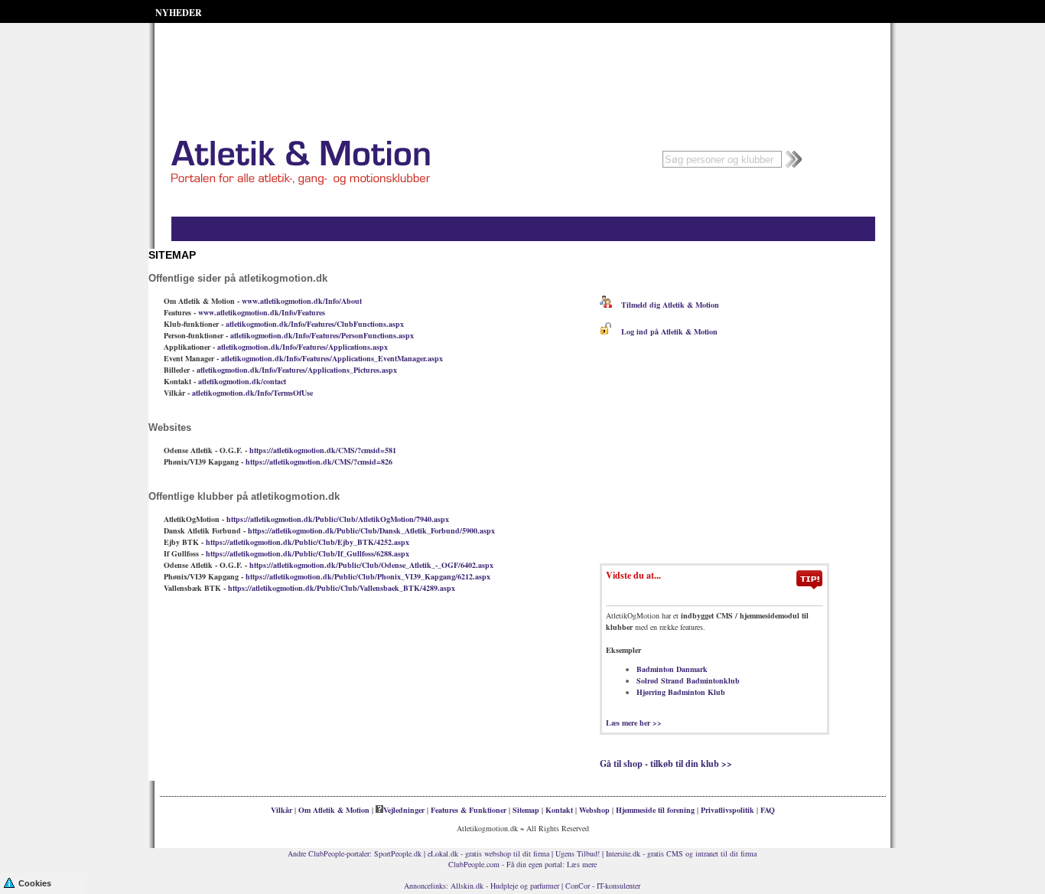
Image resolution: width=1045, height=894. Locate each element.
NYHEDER (178, 12)
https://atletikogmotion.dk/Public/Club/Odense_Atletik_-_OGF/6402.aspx (371, 565)
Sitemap (526, 809)
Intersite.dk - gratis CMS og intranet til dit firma (681, 853)
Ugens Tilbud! (577, 853)
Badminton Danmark (672, 669)
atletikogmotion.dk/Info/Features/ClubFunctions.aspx (315, 323)
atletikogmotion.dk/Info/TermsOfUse (252, 392)
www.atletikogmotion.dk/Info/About (302, 300)
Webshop (594, 809)
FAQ (767, 809)
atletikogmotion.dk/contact (242, 381)
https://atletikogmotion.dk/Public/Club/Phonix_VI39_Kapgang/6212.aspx (368, 576)
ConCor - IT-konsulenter (602, 885)
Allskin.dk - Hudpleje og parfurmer (505, 885)
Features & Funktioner (468, 809)
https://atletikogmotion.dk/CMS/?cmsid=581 (322, 450)
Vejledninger (404, 809)
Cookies (34, 883)
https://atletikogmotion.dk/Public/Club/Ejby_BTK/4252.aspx (307, 542)
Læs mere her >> (634, 722)
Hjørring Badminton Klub (680, 692)
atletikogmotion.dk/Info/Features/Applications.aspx (302, 346)
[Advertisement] (522, 61)
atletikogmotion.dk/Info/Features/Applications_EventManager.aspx (332, 358)
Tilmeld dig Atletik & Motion (665, 304)
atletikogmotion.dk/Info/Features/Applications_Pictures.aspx (297, 369)
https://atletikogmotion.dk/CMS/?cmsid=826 (319, 461)
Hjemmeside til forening (655, 809)
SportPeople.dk (398, 853)
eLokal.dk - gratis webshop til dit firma (488, 853)
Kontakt (559, 809)
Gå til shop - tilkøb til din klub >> (666, 763)
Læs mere (582, 864)
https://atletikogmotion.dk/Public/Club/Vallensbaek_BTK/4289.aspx (341, 587)
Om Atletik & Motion (333, 809)
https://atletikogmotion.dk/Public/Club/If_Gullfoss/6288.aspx (307, 553)
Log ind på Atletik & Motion (665, 331)
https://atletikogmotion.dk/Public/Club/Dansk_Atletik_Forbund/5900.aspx (371, 530)
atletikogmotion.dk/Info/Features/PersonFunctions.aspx (322, 335)
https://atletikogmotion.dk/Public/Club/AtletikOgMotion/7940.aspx (337, 519)
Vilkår (281, 809)
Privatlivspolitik (727, 809)
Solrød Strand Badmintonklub (688, 680)
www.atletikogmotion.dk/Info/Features (261, 312)
